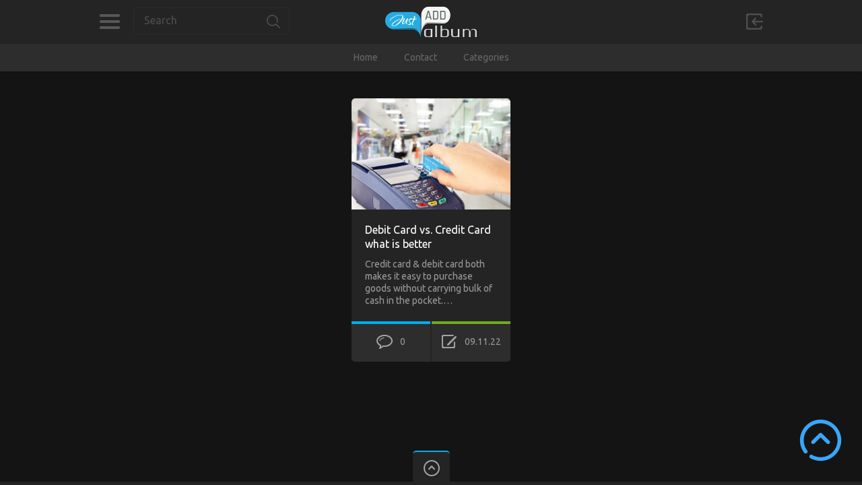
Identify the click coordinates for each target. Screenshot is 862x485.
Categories (109, 21)
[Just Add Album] (431, 22)
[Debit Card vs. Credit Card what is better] (431, 104)
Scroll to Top (820, 440)
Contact (420, 57)
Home (366, 57)
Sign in (754, 21)
